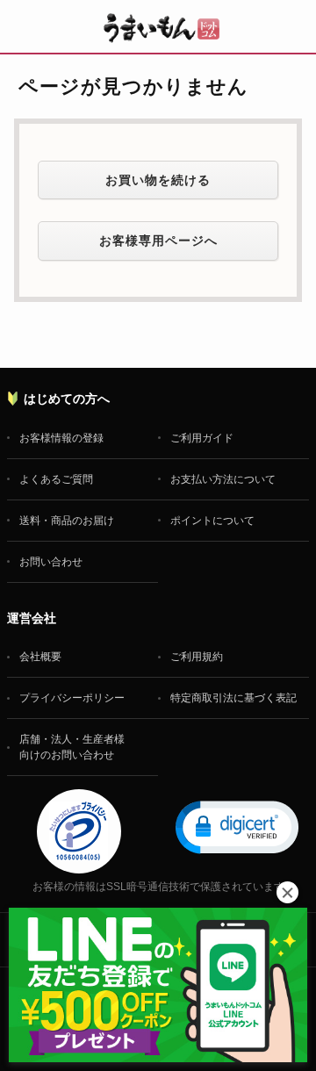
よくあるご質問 (56, 479)
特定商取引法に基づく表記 (233, 698)
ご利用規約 (196, 657)
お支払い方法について (223, 479)
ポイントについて (212, 520)
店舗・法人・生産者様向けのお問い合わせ (72, 747)
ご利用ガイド (201, 438)
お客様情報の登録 (61, 438)
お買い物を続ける (158, 180)
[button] (237, 826)
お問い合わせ (51, 562)
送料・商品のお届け (66, 520)
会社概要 (40, 657)
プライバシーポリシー (72, 698)
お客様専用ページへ (158, 241)
